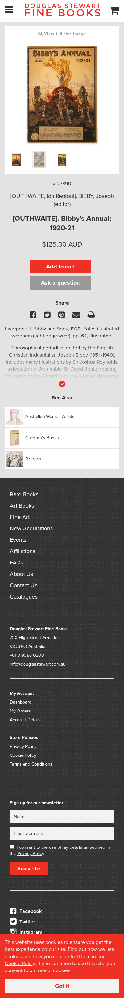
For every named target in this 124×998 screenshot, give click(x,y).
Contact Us (23, 585)
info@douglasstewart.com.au (37, 664)
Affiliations (22, 551)
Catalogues (24, 596)
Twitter (26, 922)
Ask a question (60, 282)
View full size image (64, 34)
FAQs (16, 562)
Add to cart (60, 266)
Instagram (30, 932)
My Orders (20, 711)
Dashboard (20, 702)
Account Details (25, 720)
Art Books (22, 505)
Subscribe (28, 869)
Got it (62, 986)
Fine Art (20, 517)
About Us (21, 573)
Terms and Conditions (31, 764)
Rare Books (24, 494)
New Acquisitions (31, 528)
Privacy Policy (23, 746)
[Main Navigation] (9, 9)
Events (18, 539)
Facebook (30, 911)
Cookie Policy (23, 755)
